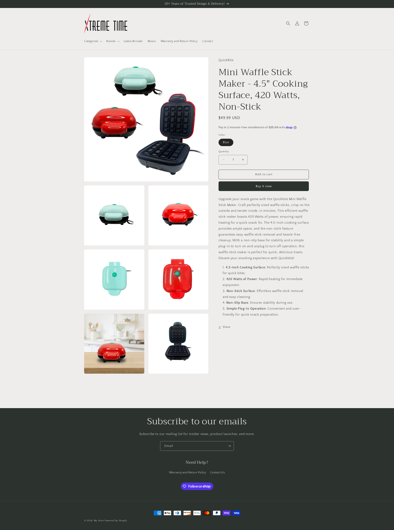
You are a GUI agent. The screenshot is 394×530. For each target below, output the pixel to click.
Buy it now (264, 186)
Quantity (224, 151)
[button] (93, 41)
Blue (226, 142)
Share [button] (226, 327)
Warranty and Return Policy (187, 472)
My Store (99, 520)
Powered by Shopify (116, 520)
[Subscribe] (229, 446)
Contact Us (217, 472)
